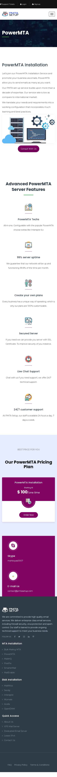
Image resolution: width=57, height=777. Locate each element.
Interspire (8, 695)
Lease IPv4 (9, 735)
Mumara (8, 699)
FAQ (10, 764)
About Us (8, 722)
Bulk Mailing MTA (12, 649)
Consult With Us (28, 149)
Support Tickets (8, 4)
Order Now (29, 515)
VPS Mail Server (12, 726)
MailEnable (9, 672)
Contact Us (9, 740)
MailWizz (8, 685)
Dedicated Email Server (15, 731)
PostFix (7, 663)
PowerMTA (9, 654)
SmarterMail (10, 668)
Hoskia (27, 759)
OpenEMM (9, 708)
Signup (37, 4)
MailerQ (8, 658)
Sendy (7, 690)
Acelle (7, 704)
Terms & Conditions (39, 764)
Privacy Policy (20, 764)
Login (23, 4)
